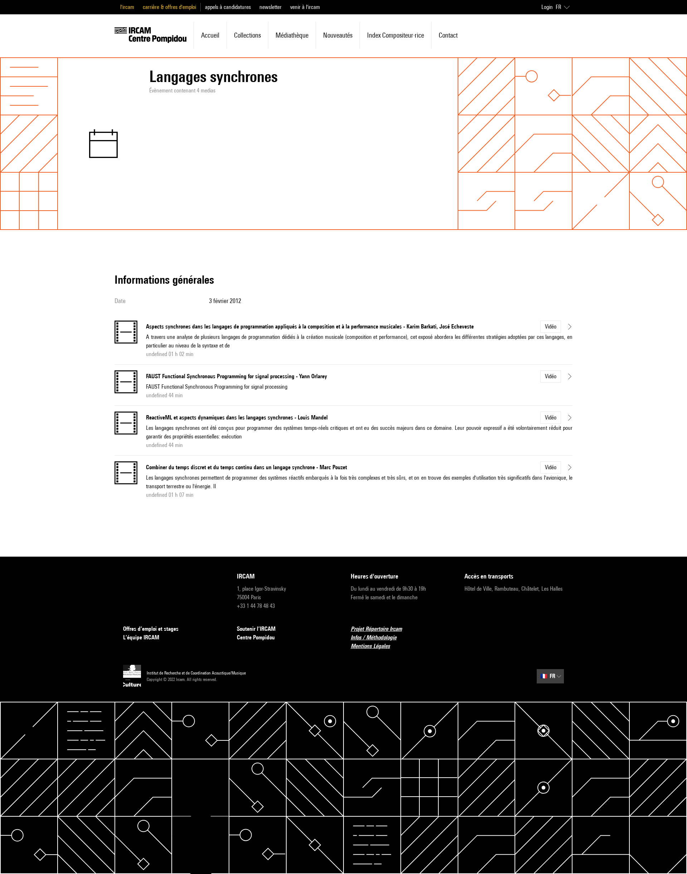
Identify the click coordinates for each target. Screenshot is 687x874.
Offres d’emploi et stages (151, 628)
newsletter (270, 7)
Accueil (210, 35)
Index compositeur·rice (395, 35)
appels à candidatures (228, 7)
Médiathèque (292, 35)
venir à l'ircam (305, 7)
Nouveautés (337, 35)
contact (448, 35)
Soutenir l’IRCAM (256, 628)
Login (547, 7)
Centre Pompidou (256, 637)
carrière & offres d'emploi (169, 7)
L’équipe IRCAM (141, 637)
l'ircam (127, 7)
